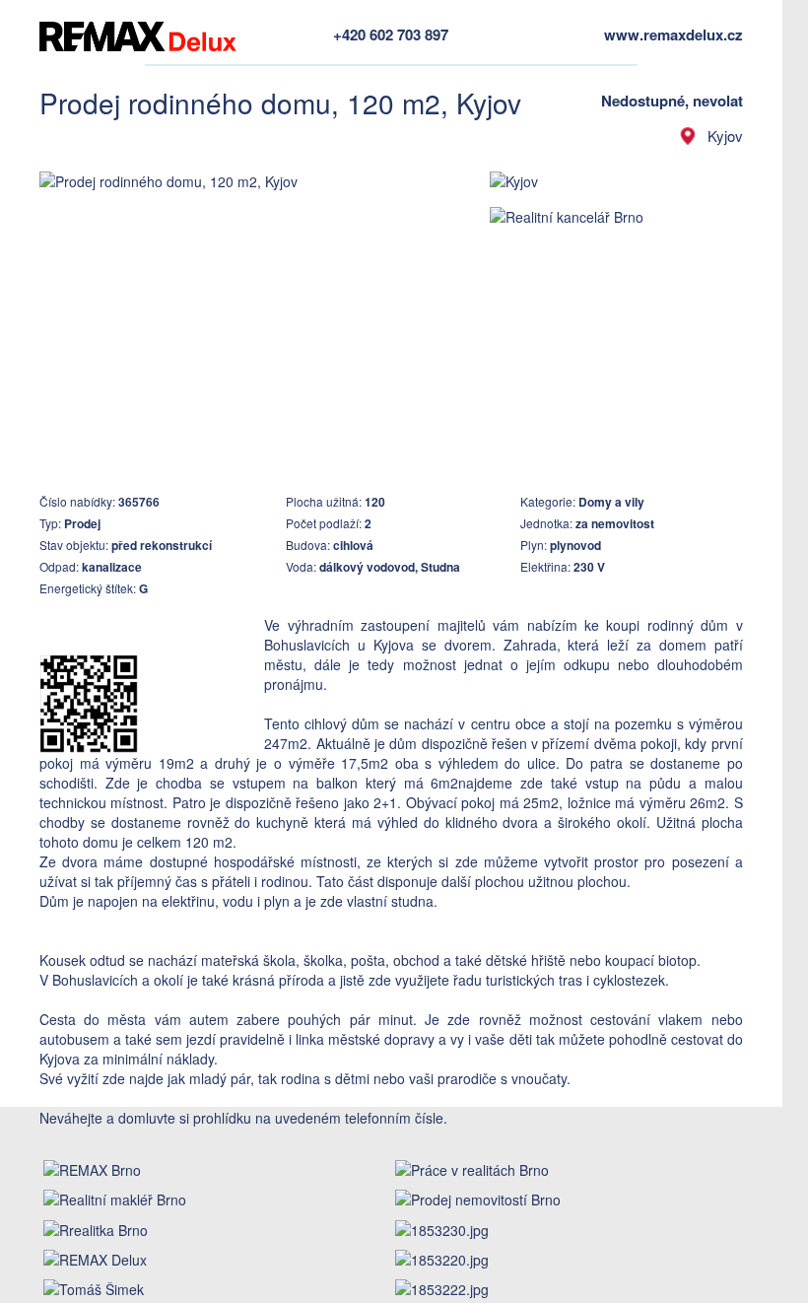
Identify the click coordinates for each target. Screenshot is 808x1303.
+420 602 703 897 (390, 34)
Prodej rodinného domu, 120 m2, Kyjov (280, 102)
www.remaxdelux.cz (673, 34)
